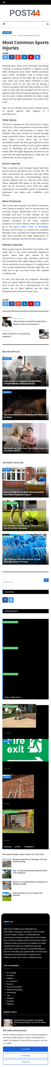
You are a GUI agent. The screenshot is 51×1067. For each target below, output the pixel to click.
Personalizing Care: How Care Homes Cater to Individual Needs (25, 449)
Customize (25, 1055)
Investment (11, 992)
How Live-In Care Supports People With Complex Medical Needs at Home (22, 382)
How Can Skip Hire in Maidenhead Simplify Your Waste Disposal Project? (24, 493)
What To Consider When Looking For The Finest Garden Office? (25, 836)
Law (8, 995)
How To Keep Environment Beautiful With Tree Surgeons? (30, 871)
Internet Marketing (15, 990)
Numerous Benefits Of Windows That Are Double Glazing (30, 860)
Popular (7, 847)
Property (10, 1001)
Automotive (8, 537)
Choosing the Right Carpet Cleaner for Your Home (23, 854)
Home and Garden (10, 503)
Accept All (25, 1049)
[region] (25, 1047)
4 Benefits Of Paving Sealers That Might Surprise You (24, 730)
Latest (18, 847)
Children (10, 978)
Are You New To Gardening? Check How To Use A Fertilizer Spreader (24, 526)
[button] (4, 2)
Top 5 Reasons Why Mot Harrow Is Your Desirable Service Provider (22, 560)
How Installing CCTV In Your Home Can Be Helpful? (23, 801)
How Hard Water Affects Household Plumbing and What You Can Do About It (30, 1022)
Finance (10, 984)
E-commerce (12, 981)
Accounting (11, 973)
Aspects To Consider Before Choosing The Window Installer (30, 883)
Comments (29, 847)
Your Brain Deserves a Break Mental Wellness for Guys (25, 415)
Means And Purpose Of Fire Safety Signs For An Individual (21, 765)
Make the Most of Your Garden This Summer (27, 894)
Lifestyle (10, 998)
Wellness (7, 32)
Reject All (25, 1062)
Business (7, 469)
